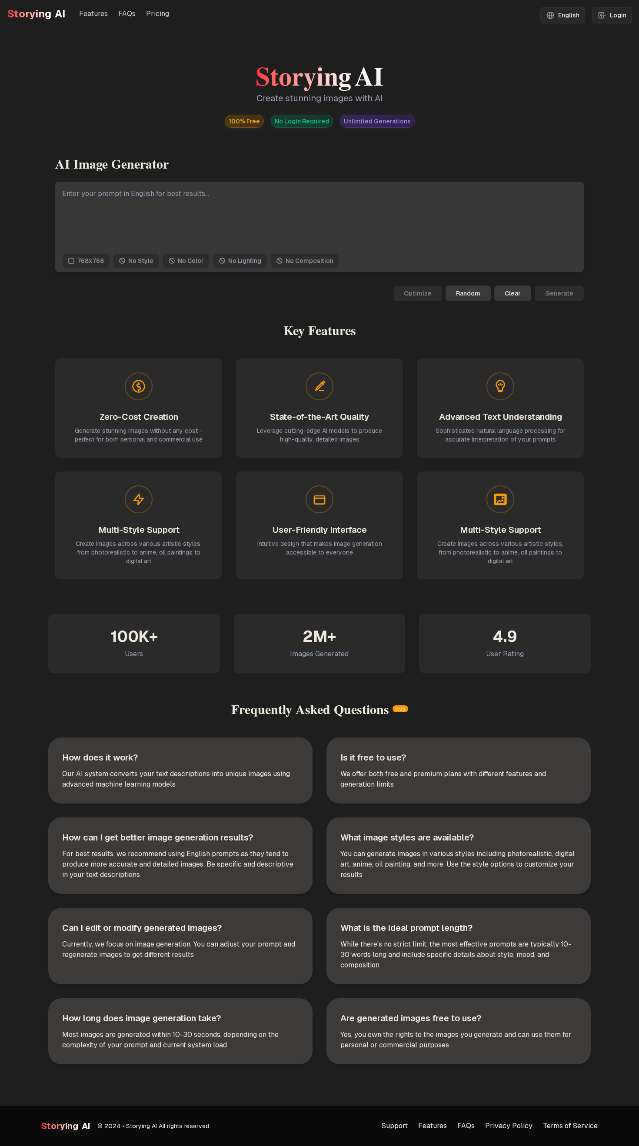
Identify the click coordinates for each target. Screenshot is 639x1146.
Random (468, 293)
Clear (513, 293)
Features (93, 13)
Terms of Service (570, 1125)
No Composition (309, 261)
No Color (191, 261)
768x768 (90, 261)
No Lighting (244, 261)
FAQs (127, 13)
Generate (559, 293)
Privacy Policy (508, 1125)
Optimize (418, 293)
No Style (140, 261)
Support (395, 1125)
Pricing (157, 13)
